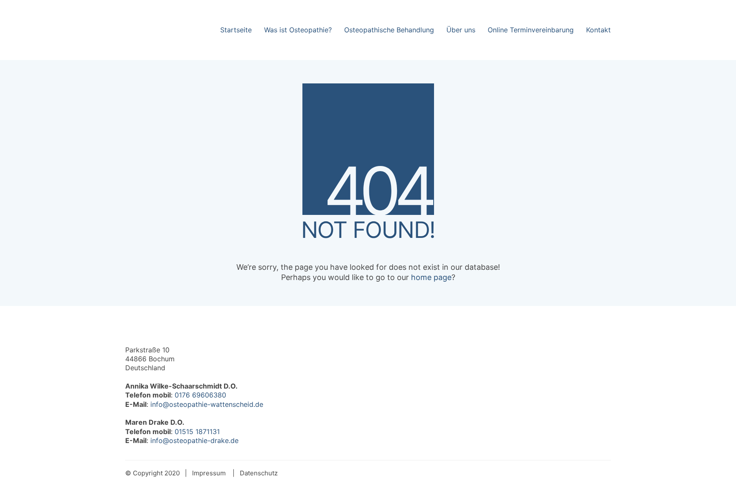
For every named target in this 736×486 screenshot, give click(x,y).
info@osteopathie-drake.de (194, 440)
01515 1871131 (197, 431)
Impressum (209, 473)
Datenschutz (259, 473)
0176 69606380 (200, 395)
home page (431, 277)
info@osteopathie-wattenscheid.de (206, 404)
